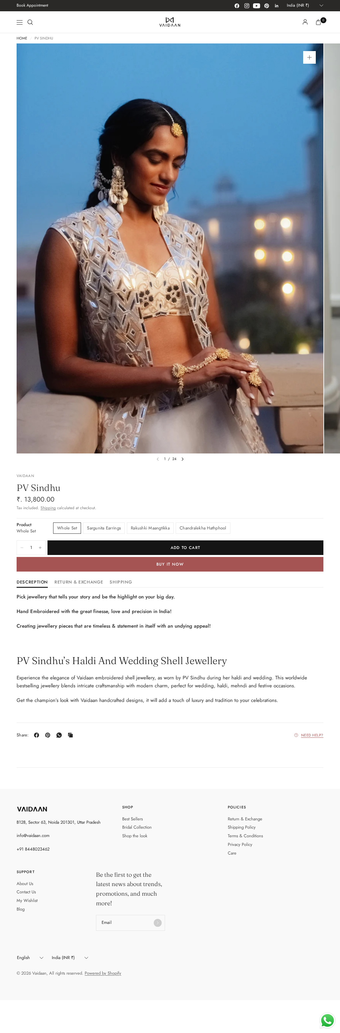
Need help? (312, 735)
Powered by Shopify (103, 973)
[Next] (182, 459)
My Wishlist (27, 900)
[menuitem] (32, 6)
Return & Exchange (245, 819)
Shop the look (134, 836)
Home (22, 38)
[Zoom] (309, 57)
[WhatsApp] (60, 735)
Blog (21, 909)
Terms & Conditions (245, 836)
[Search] (30, 22)
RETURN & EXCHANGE (78, 582)
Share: (23, 735)
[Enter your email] (158, 923)
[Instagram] (247, 6)
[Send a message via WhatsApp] (327, 1020)
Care (232, 853)
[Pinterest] (267, 6)
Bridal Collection (137, 827)
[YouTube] (257, 6)
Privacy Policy (240, 844)
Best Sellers (132, 819)
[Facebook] (237, 6)
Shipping (48, 508)
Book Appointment (32, 5)
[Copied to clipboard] (72, 735)
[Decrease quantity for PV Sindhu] (22, 548)
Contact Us (26, 892)
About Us (25, 883)
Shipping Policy (242, 827)
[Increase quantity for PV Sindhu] (40, 548)
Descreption (32, 582)
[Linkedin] (277, 6)
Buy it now (170, 564)
